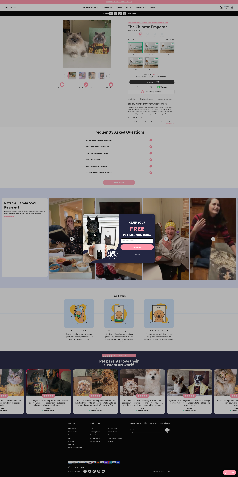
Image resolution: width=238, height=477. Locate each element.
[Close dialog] (153, 216)
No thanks (137, 254)
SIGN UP (137, 247)
